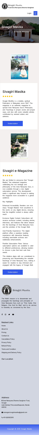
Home (8, 32)
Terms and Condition (9, 349)
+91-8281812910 (8, 417)
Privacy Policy (6, 342)
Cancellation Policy (8, 339)
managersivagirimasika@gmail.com (15, 412)
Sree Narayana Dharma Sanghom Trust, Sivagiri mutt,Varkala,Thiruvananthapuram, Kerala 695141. (16, 404)
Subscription (13, 123)
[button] (35, 13)
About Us (5, 329)
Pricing (4, 332)
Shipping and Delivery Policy (11, 352)
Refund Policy (6, 346)
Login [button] (29, 13)
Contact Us (5, 336)
